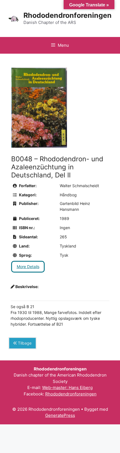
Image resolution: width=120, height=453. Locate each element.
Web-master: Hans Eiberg (67, 387)
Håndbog (68, 194)
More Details (28, 266)
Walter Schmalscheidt (79, 185)
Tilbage (24, 343)
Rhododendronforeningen (67, 15)
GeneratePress (60, 415)
